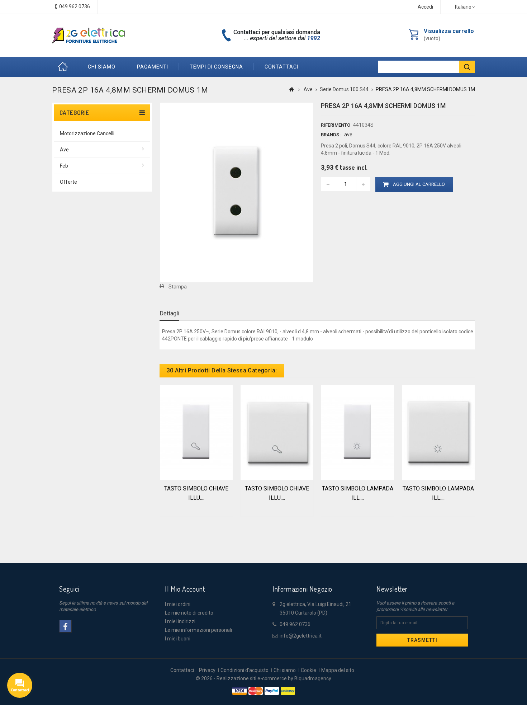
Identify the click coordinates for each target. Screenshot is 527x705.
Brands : (331, 134)
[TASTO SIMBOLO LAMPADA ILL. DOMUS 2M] (438, 432)
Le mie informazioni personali (198, 630)
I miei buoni (177, 638)
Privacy (207, 670)
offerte (68, 182)
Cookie (308, 670)
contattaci (281, 67)
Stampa (177, 287)
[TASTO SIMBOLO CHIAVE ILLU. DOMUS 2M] (277, 432)
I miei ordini (177, 604)
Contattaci (182, 670)
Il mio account (185, 588)
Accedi (425, 7)
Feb (64, 166)
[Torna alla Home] (291, 89)
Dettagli (169, 313)
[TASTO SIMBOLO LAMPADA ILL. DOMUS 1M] (357, 432)
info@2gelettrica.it (301, 636)
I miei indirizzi (180, 621)
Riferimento (335, 125)
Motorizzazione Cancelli (87, 133)
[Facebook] (65, 626)
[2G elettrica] (88, 35)
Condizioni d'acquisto (244, 670)
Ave (64, 149)
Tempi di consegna (216, 67)
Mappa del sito (337, 670)
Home (64, 67)
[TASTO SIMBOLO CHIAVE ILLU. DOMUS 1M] (196, 432)
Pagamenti (152, 67)
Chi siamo (101, 67)
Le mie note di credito (189, 613)
